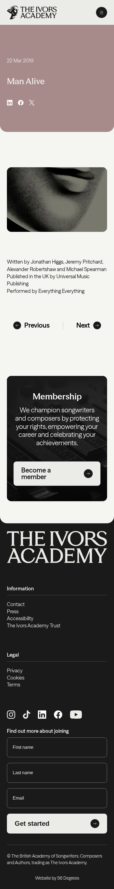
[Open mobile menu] (101, 12)
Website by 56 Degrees (57, 878)
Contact (16, 604)
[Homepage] (32, 12)
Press (13, 611)
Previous (37, 325)
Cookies (15, 678)
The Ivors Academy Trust (33, 625)
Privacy (15, 670)
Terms (13, 684)
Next (83, 325)
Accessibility (20, 618)
